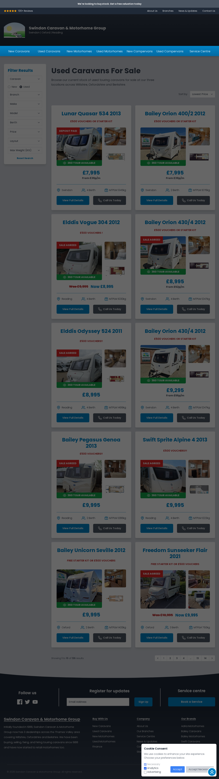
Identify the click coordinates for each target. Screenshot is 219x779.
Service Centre (200, 51)
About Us (152, 10)
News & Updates (188, 10)
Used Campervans (169, 51)
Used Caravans (49, 51)
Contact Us (208, 10)
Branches (168, 10)
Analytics (152, 768)
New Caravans (19, 51)
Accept (177, 769)
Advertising (154, 772)
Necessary (153, 764)
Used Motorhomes (109, 51)
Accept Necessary (200, 769)
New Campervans (140, 51)
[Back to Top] (211, 771)
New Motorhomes (79, 51)
